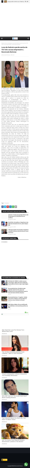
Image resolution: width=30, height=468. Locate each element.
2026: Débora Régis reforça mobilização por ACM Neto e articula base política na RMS (18, 306)
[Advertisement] (15, 20)
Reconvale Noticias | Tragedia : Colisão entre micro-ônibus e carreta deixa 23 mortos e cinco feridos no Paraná (17, 298)
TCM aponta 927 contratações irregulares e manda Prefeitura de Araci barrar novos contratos (18, 231)
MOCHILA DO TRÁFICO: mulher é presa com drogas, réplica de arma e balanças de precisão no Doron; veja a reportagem (18, 282)
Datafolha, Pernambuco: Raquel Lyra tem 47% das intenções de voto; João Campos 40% (18, 224)
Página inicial (4, 43)
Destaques (9, 43)
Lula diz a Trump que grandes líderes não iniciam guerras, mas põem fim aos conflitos (18, 216)
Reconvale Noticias (6, 55)
